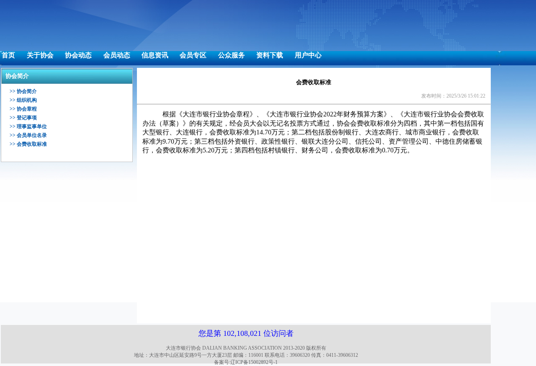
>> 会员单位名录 (28, 135)
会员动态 (116, 55)
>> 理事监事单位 (28, 126)
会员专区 (193, 55)
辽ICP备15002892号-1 (254, 362)
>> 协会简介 (23, 91)
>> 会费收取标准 (28, 144)
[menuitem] (8, 55)
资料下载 (269, 55)
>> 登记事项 (23, 118)
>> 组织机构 (23, 100)
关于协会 (40, 55)
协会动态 (78, 55)
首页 (8, 55)
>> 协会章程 (23, 109)
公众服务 (231, 55)
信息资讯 (155, 55)
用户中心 (308, 55)
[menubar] (161, 55)
